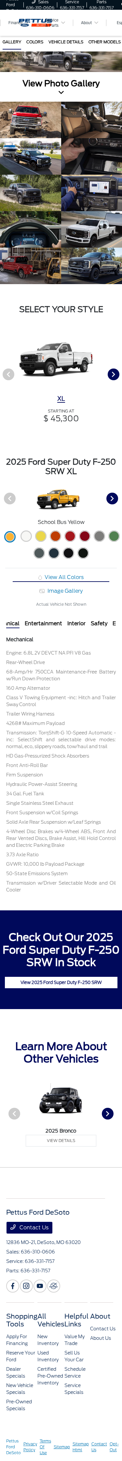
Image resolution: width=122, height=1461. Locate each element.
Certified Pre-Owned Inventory (50, 1376)
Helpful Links (76, 1320)
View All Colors (63, 577)
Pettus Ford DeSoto (13, 1447)
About (100, 1316)
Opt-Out (114, 1446)
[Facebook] (12, 1286)
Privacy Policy (30, 1446)
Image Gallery (64, 591)
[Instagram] (26, 1286)
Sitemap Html (81, 1446)
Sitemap (62, 1446)
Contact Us (33, 1227)
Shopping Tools (21, 1320)
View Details (61, 1140)
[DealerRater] (53, 1286)
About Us (100, 1338)
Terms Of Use (45, 1447)
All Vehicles (50, 1320)
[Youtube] (40, 1286)
